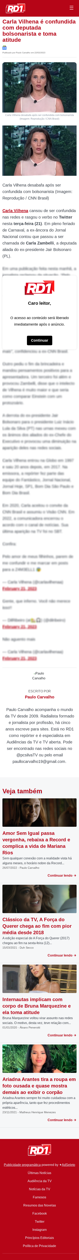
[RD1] (15, 8)
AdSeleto (68, 1165)
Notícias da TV (39, 1189)
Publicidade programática (22, 1165)
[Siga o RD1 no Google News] (4, 47)
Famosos (39, 1197)
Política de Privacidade (39, 1246)
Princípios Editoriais (39, 1238)
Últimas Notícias (39, 1173)
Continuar (39, 340)
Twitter (39, 1221)
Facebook (39, 1213)
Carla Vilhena (15, 210)
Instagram (39, 1229)
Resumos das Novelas (39, 1205)
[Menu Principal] (71, 8)
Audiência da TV (40, 1181)
